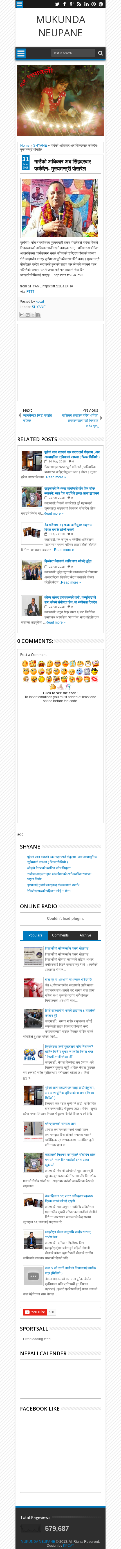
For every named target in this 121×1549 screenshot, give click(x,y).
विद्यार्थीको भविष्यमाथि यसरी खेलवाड (66, 948)
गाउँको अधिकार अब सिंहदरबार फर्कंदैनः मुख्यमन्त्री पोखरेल (62, 165)
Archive (85, 935)
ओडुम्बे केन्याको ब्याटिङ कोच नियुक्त (49, 868)
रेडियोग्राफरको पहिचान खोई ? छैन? (49, 891)
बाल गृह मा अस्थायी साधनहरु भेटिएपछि (68, 980)
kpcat (40, 302)
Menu (19, 4)
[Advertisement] (60, 362)
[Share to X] (33, 315)
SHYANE (39, 307)
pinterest (101, 4)
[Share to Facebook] (38, 315)
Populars (35, 935)
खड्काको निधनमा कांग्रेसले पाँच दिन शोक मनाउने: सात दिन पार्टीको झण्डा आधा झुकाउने (70, 1160)
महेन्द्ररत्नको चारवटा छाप (60, 1124)
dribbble (93, 4)
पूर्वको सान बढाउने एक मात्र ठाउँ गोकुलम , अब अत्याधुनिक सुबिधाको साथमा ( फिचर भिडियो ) (70, 1093)
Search (100, 53)
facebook (64, 4)
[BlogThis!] (27, 315)
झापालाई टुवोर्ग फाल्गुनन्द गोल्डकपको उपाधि (53, 885)
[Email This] (22, 315)
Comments (60, 935)
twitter (57, 4)
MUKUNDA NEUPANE (60, 25)
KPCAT (68, 1546)
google (71, 4)
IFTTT (30, 292)
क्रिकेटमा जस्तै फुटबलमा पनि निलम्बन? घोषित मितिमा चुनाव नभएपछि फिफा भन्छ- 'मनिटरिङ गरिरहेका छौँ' (69, 1052)
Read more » (56, 477)
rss (79, 4)
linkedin (86, 4)
